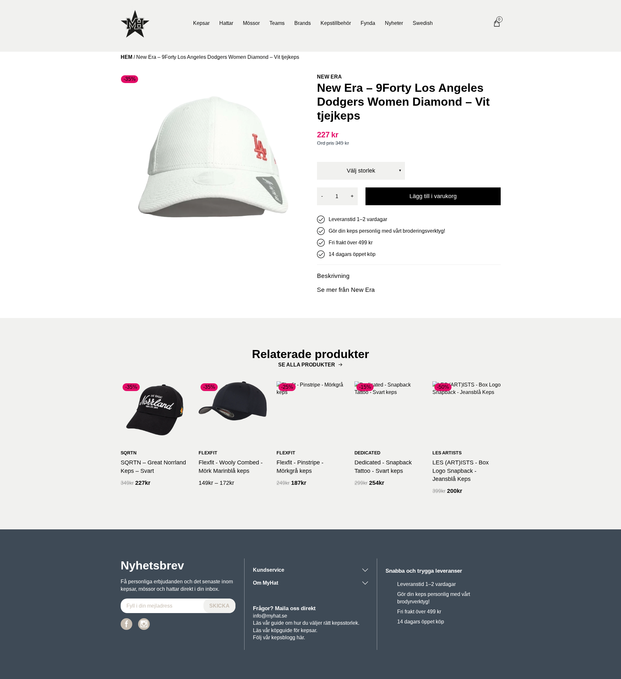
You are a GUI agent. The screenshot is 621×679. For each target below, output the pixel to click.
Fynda (368, 23)
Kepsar (201, 23)
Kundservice (268, 570)
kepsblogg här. (288, 637)
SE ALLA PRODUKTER (306, 364)
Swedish (423, 23)
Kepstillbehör (336, 23)
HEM (126, 57)
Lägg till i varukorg (433, 196)
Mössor (251, 23)
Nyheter (394, 23)
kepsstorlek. (345, 623)
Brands (302, 23)
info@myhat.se (270, 616)
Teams (277, 23)
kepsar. (309, 630)
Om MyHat (265, 583)
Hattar (226, 23)
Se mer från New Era (346, 289)
